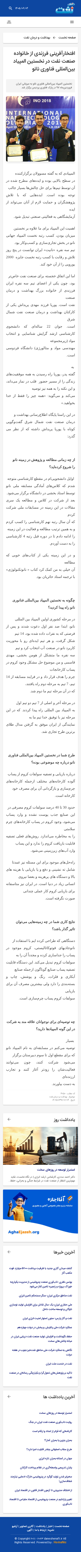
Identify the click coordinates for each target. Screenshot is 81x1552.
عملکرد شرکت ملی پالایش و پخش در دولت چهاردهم (44, 1327)
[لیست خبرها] (9, 1251)
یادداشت (40, 1526)
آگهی (30, 1530)
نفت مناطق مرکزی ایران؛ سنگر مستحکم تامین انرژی (45, 1296)
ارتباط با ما (40, 1530)
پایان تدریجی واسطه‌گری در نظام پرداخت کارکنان (46, 1467)
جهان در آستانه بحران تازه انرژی (55, 1458)
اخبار (50, 1526)
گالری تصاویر (27, 1526)
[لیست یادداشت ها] (9, 1119)
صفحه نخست (67, 38)
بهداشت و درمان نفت (37, 38)
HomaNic (60, 1542)
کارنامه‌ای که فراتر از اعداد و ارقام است (52, 1431)
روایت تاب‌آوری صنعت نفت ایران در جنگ (50, 1422)
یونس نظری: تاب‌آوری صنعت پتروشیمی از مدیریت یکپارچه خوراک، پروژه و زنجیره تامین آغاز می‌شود (41, 1284)
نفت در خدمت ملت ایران (59, 1364)
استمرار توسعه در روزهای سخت (56, 1170)
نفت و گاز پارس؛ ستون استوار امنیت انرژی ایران (47, 1318)
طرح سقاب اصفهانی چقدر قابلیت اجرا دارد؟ (49, 1449)
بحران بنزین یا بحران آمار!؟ (58, 1440)
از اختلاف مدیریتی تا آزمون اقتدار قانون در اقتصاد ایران (43, 1490)
